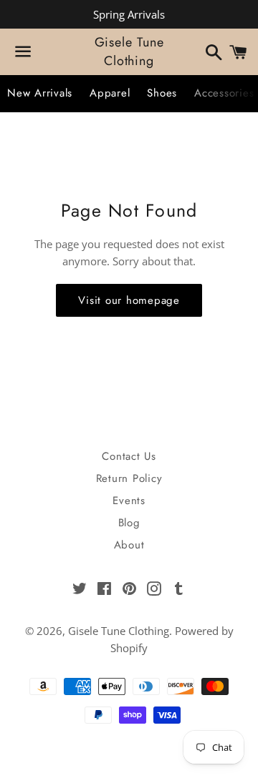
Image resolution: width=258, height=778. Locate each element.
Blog (129, 523)
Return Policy (129, 478)
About (129, 545)
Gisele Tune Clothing (129, 51)
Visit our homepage (129, 300)
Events (129, 500)
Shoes (162, 93)
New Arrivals (39, 93)
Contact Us (129, 456)
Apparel (110, 93)
